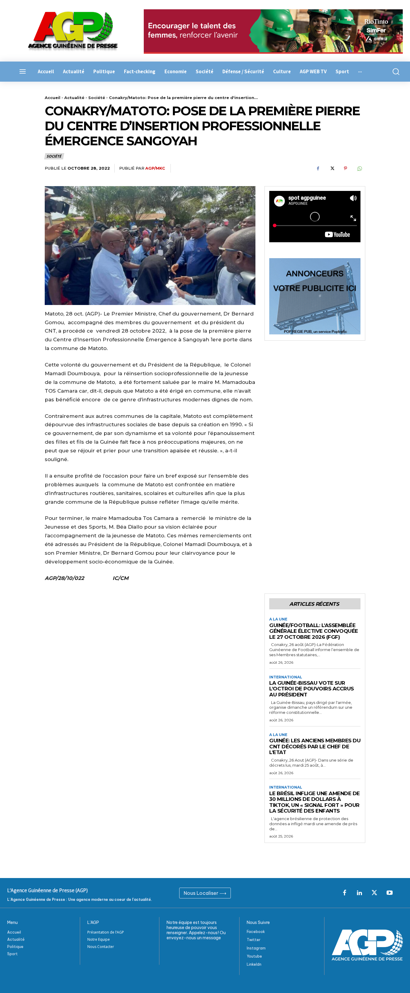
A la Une (278, 619)
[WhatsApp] (359, 168)
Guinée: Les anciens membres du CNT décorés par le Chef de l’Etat (314, 746)
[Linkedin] (360, 893)
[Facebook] (318, 168)
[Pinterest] (345, 168)
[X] (332, 168)
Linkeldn (254, 964)
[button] (393, 72)
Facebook (256, 931)
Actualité (74, 97)
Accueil (52, 97)
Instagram (256, 948)
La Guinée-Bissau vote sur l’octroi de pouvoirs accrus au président (311, 689)
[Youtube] (390, 893)
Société (96, 97)
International (285, 677)
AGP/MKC (155, 168)
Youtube (254, 956)
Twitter (254, 939)
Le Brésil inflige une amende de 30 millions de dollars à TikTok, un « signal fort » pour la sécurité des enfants (314, 802)
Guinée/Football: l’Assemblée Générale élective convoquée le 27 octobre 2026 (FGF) (313, 631)
